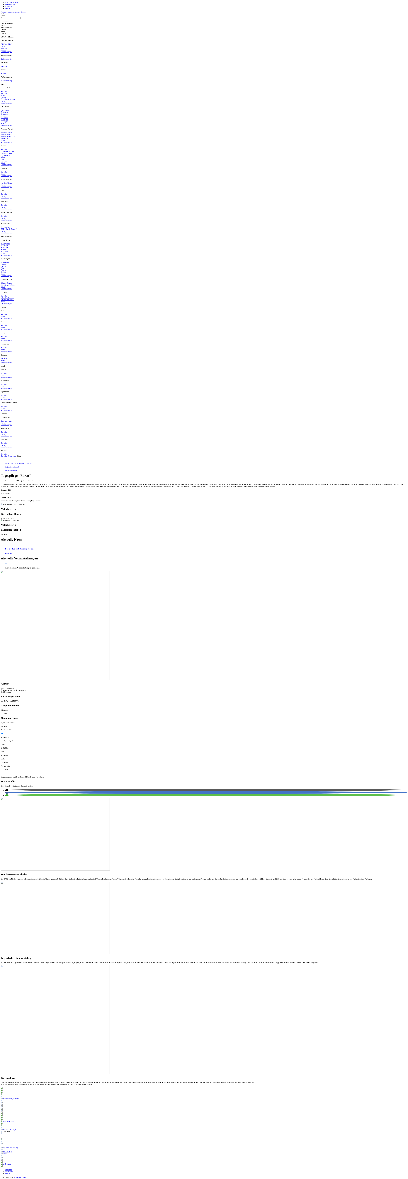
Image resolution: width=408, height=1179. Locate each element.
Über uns (4, 48)
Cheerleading (5, 155)
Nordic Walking (6, 183)
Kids (2, 159)
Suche (3, 14)
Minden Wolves (6, 134)
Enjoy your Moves (7, 153)
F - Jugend (4, 120)
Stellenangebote (6, 59)
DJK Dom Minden (7, 44)
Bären (3, 268)
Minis (3, 157)
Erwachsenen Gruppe (8, 99)
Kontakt (3, 73)
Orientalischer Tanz (7, 151)
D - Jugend (4, 116)
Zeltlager (4, 358)
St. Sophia (4, 251)
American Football (7, 133)
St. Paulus (4, 249)
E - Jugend (4, 118)
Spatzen (3, 272)
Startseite (4, 91)
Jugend (3, 97)
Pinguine (4, 264)
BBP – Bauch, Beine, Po (9, 229)
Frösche (3, 266)
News (3, 46)
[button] (6, 790)
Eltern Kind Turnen (7, 298)
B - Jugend (4, 112)
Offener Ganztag (6, 283)
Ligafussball (5, 110)
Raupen (3, 270)
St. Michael (4, 247)
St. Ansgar (4, 246)
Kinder (3, 95)
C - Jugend (4, 114)
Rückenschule (5, 227)
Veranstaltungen (6, 52)
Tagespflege (5, 262)
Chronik (3, 50)
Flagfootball (5, 138)
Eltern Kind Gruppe (7, 300)
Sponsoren (4, 66)
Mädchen (4, 93)
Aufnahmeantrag (6, 81)
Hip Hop (4, 161)
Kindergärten (5, 244)
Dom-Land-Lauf (6, 421)
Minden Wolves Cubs (8, 136)
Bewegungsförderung (8, 285)
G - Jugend (4, 122)
